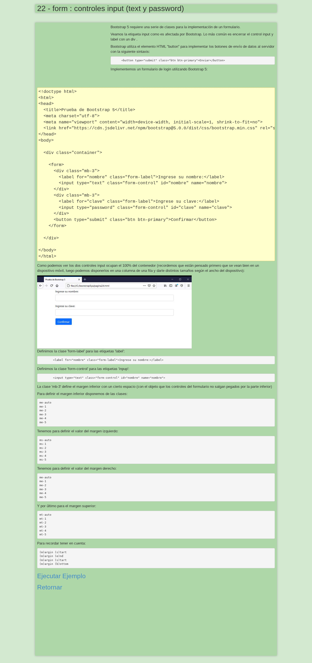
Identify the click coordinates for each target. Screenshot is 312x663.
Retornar (49, 587)
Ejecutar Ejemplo (61, 575)
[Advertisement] (74, 55)
